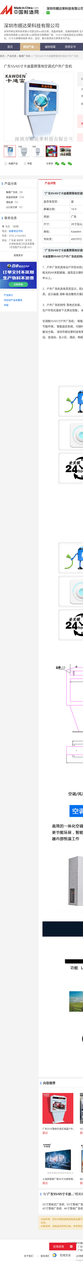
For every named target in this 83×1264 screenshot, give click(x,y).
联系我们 (45, 1256)
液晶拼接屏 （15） (15, 197)
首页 (2, 56)
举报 (29, 163)
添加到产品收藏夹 (13, 300)
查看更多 (18, 255)
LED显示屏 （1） (15, 207)
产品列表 (11, 56)
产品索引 (8, 295)
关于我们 (28, 1256)
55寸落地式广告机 (53, 1204)
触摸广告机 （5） (15, 192)
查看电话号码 (16, 231)
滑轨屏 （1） (12, 202)
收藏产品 (13, 163)
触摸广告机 (24, 56)
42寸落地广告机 (52, 1208)
